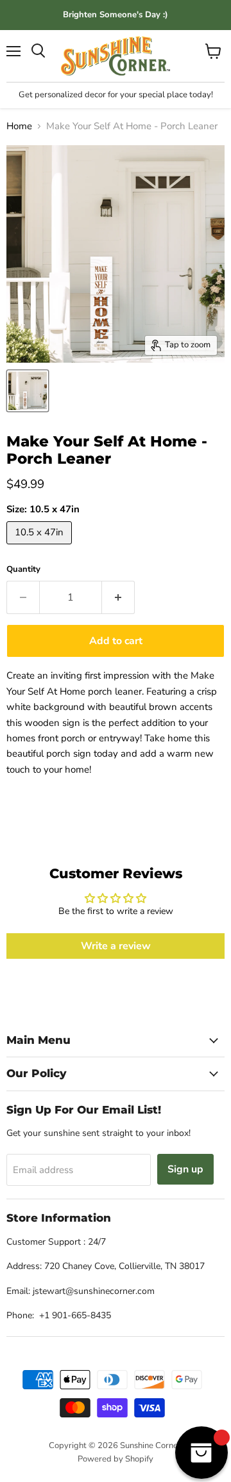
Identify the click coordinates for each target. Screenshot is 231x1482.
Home (19, 126)
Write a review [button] (116, 946)
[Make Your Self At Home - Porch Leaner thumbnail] (27, 390)
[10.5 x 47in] (40, 547)
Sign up (185, 1169)
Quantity (23, 569)
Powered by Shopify (115, 1459)
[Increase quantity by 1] (118, 597)
